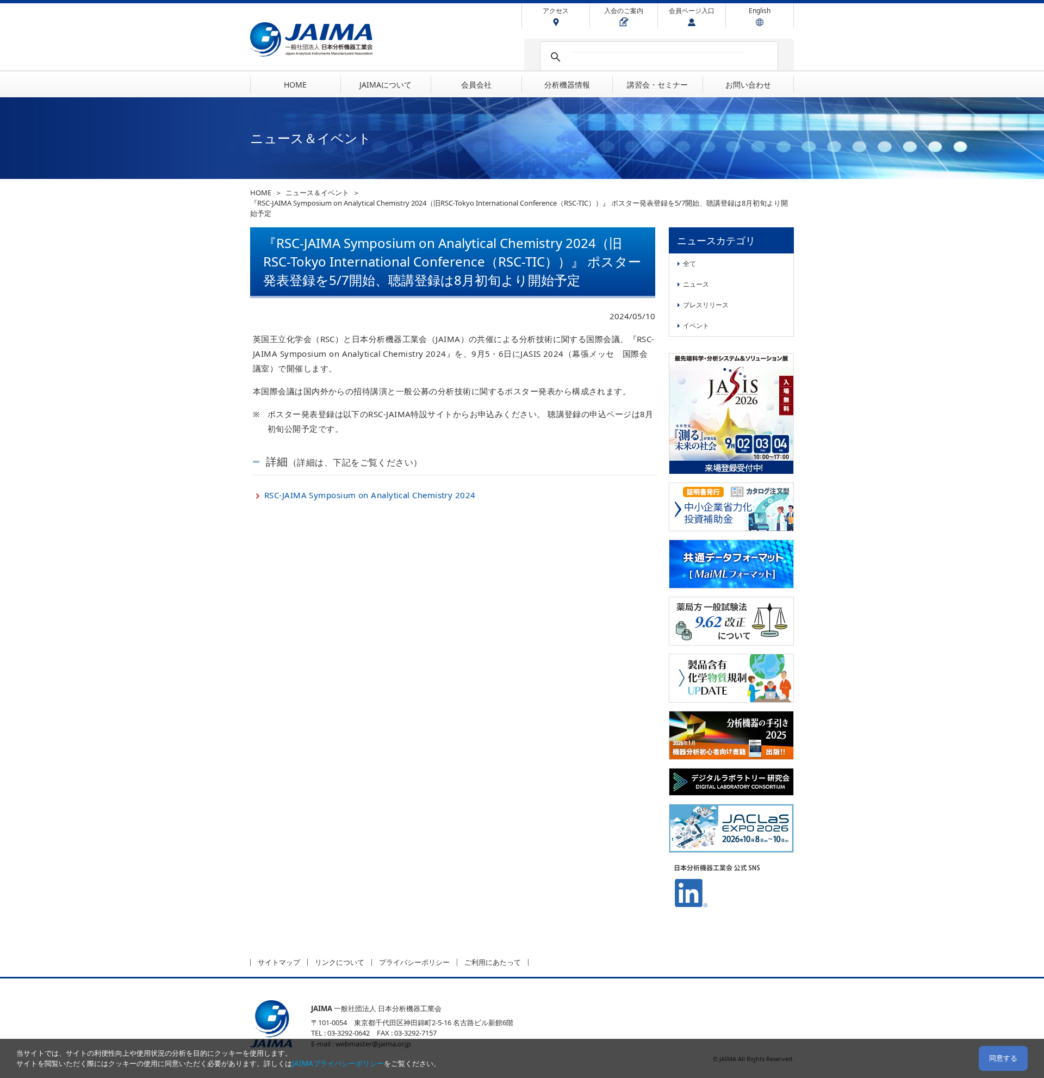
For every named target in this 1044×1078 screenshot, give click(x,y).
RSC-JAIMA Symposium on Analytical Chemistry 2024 (370, 495)
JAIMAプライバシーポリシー (338, 1063)
